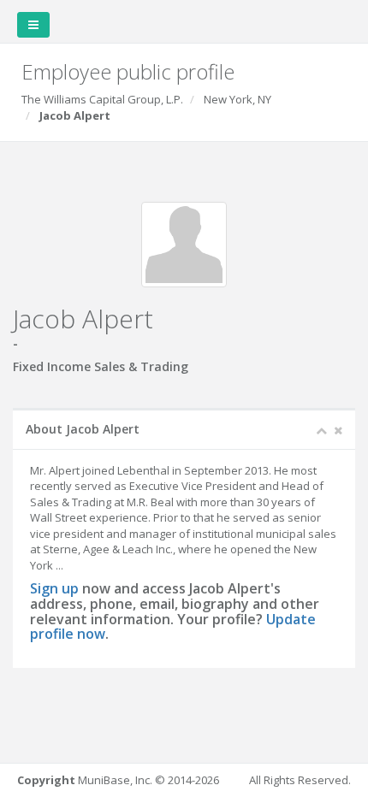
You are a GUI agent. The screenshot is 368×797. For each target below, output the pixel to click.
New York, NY (237, 99)
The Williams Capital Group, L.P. (102, 99)
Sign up (54, 588)
